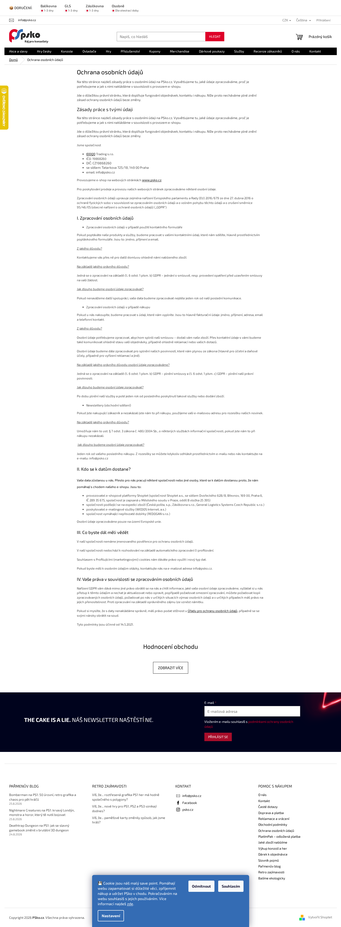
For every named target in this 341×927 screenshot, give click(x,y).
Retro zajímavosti (271, 872)
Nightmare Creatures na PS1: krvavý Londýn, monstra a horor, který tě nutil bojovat (42, 812)
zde (130, 903)
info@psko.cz (191, 796)
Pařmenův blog (269, 866)
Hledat (215, 36)
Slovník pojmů (268, 860)
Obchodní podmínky (272, 824)
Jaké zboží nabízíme (272, 842)
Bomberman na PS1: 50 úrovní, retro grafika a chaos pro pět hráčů (42, 797)
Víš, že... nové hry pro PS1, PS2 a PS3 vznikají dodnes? (124, 808)
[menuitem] (18, 51)
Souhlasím (231, 886)
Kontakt (264, 801)
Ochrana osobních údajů (276, 831)
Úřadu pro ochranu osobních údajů (212, 611)
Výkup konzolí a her (272, 848)
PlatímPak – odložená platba (279, 836)
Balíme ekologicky (271, 878)
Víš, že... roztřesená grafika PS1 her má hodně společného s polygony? (125, 797)
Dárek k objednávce (273, 854)
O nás (262, 795)
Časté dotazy (267, 807)
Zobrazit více (170, 667)
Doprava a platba (271, 813)
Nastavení (111, 915)
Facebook (189, 803)
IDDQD (90, 154)
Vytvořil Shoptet (320, 917)
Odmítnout (201, 886)
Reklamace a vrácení (273, 819)
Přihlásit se (218, 737)
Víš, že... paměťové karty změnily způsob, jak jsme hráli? (128, 820)
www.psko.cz (151, 180)
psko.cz (187, 809)
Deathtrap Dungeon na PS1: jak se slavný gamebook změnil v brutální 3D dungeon (39, 827)
